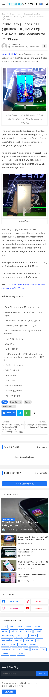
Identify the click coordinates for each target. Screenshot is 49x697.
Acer (4, 627)
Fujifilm (14, 631)
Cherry (37, 627)
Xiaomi (5, 654)
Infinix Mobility (14, 14)
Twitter (20, 413)
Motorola (29, 640)
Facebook (10, 413)
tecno (21, 654)
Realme (33, 645)
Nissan (4, 645)
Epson (4, 631)
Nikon (39, 640)
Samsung (6, 649)
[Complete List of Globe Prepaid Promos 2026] (8, 577)
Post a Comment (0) (24, 484)
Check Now (18, 686)
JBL (19, 636)
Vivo (43, 649)
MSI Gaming (7, 640)
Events (27, 402)
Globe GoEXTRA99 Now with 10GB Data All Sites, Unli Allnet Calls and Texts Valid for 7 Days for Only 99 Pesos (33, 565)
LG (25, 636)
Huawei (38, 631)
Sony (26, 649)
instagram (14, 608)
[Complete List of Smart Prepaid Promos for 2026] (8, 552)
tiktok (38, 601)
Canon (28, 627)
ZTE (13, 654)
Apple (12, 627)
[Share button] (34, 413)
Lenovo (33, 636)
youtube (38, 608)
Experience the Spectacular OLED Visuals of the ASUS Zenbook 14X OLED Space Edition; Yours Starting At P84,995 (33, 540)
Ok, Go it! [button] (9, 692)
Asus (20, 627)
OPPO (13, 645)
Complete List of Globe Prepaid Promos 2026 (32, 575)
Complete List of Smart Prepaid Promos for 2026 (32, 550)
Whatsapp (27, 413)
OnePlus (23, 645)
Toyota (35, 649)
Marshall (18, 640)
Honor (28, 631)
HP (21, 631)
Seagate (16, 649)
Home (3, 14)
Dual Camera (15, 402)
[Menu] (3, 4)
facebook (14, 601)
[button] (41, 4)
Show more (42, 447)
